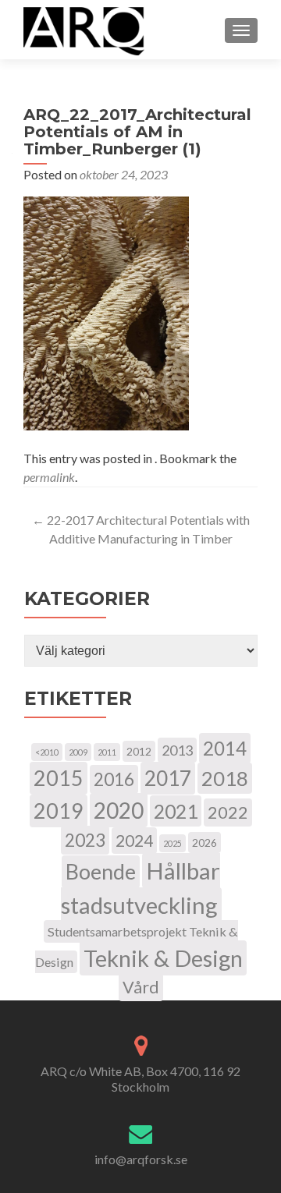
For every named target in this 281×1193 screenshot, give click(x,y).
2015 (59, 778)
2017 (167, 778)
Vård (141, 987)
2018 (224, 778)
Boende (101, 871)
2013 (177, 750)
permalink (49, 476)
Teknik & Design (163, 958)
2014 (225, 748)
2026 (204, 842)
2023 (85, 840)
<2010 (47, 752)
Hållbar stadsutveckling (141, 888)
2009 (78, 752)
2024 (134, 840)
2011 (107, 752)
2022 (228, 812)
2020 (119, 810)
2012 (138, 751)
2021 (175, 811)
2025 (172, 843)
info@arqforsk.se (140, 1159)
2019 (59, 810)
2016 (114, 779)
